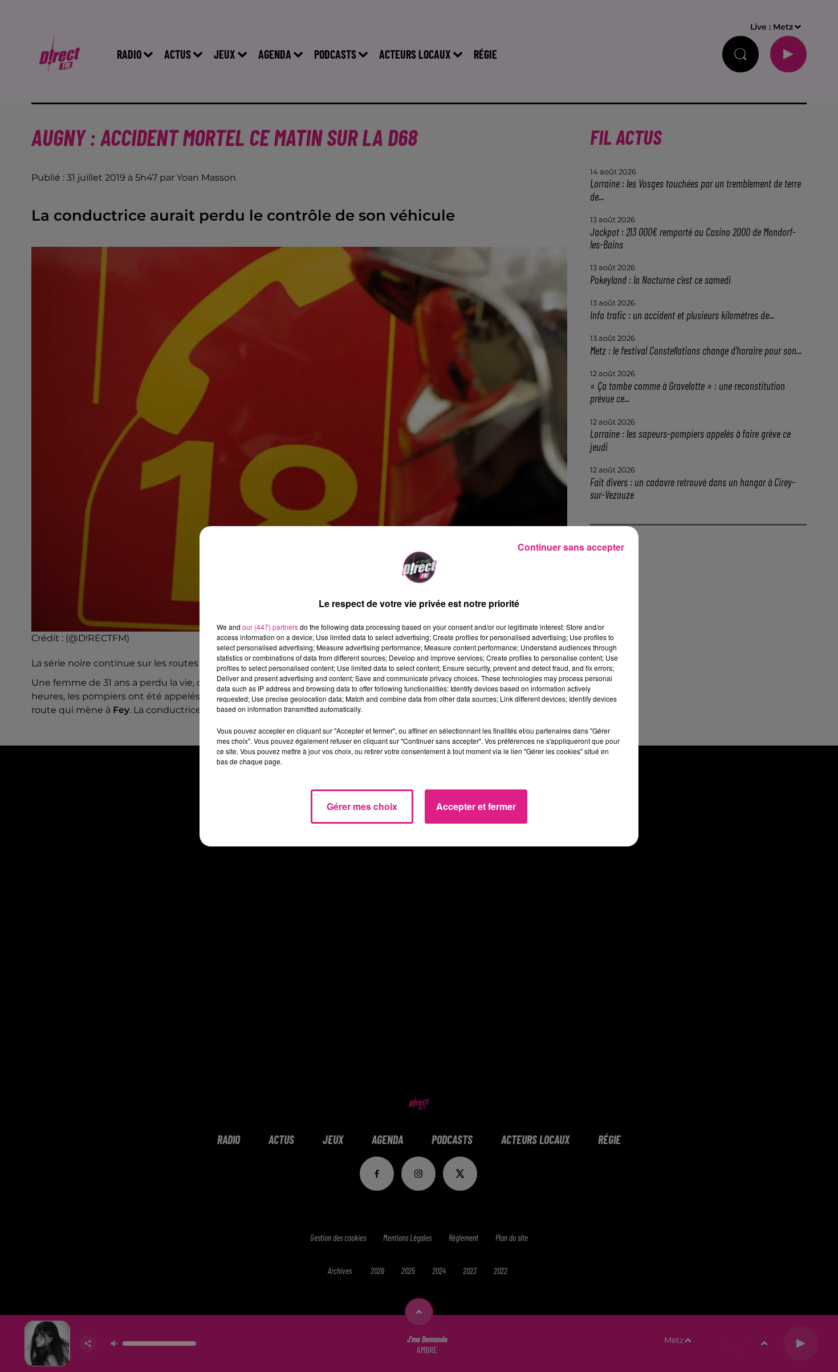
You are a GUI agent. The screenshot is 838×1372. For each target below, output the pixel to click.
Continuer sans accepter (571, 546)
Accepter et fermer (476, 806)
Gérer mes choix (362, 806)
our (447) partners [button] (270, 627)
